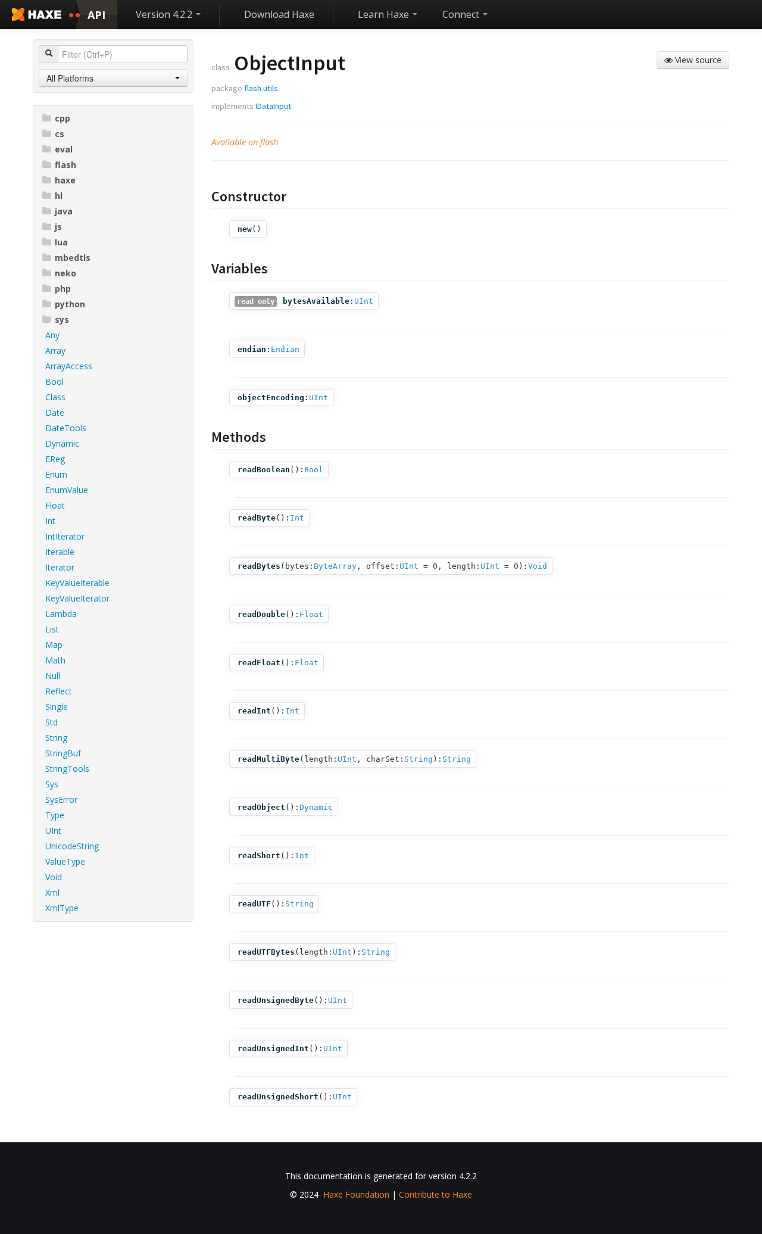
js (58, 226)
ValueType (65, 861)
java (64, 211)
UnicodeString (72, 846)
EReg (55, 459)
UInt (53, 830)
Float (55, 505)
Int (50, 520)
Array (55, 350)
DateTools (65, 428)
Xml (52, 892)
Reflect (58, 691)
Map (54, 644)
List (52, 629)
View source (697, 60)
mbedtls (72, 257)
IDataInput (273, 106)
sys (62, 319)
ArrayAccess (68, 366)
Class (55, 397)
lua (61, 242)
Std (51, 722)
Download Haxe (279, 14)
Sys (51, 784)
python (70, 304)
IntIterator (65, 536)
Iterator (59, 567)
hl (59, 195)
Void (53, 877)
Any (52, 335)
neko (65, 273)
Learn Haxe (384, 14)
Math (55, 660)
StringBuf (63, 753)
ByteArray (335, 566)
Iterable (59, 551)
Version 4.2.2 (165, 14)
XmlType (62, 908)
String (56, 737)
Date (54, 412)
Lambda (61, 613)
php (63, 288)
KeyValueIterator (77, 598)
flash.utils (261, 88)
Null (52, 675)
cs (59, 133)
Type (54, 815)
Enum (56, 474)
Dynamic (62, 443)
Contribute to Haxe (435, 1194)
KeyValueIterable (77, 582)
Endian (285, 349)
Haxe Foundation (356, 1194)
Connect (462, 14)
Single (56, 706)
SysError (61, 799)
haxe (65, 180)
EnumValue (66, 490)
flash (65, 164)
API (96, 15)
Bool (54, 381)
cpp (62, 118)
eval (64, 149)
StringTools (67, 768)
